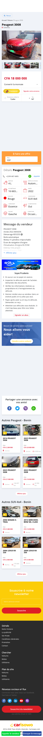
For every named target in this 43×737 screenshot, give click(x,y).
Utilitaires (6, 662)
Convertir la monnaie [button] (13, 84)
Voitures (5, 656)
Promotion (6, 642)
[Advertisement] (21, 127)
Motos (4, 659)
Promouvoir (13, 91)
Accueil (4, 20)
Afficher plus (21, 494)
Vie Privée (6, 636)
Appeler (37, 176)
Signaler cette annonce (31, 91)
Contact (5, 646)
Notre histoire (7, 629)
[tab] (21, 84)
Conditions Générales (10, 639)
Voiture (10, 20)
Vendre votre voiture (21, 341)
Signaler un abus (21, 315)
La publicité (6, 632)
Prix (8, 158)
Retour (8, 16)
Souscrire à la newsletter (21, 709)
